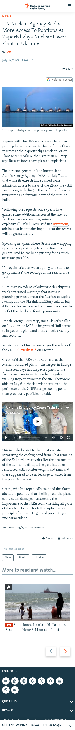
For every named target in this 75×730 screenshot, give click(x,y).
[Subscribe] (14, 689)
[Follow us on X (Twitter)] (41, 681)
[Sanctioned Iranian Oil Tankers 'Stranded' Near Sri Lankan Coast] (37, 602)
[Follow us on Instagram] (24, 681)
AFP (9, 52)
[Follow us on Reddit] (14, 681)
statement (60, 224)
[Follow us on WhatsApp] (6, 689)
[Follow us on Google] (32, 681)
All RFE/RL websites (14, 725)
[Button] (67, 68)
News (6, 16)
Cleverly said (27, 350)
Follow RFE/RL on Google (46, 725)
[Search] (69, 725)
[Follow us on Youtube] (6, 681)
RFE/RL (15, 412)
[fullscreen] (69, 437)
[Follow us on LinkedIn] (59, 681)
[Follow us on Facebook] (50, 681)
